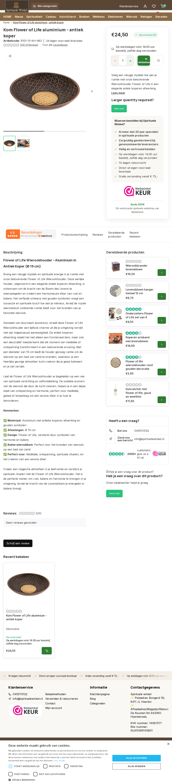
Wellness (99, 16)
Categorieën (97, 703)
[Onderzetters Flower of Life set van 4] (115, 314)
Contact (50, 703)
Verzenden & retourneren (61, 698)
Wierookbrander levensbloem (136, 267)
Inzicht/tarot (67, 16)
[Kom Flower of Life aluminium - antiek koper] (29, 584)
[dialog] (86, 762)
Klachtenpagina (100, 694)
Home (6, 22)
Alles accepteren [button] (136, 758)
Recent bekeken (135, 234)
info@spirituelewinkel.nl (149, 439)
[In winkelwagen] (47, 650)
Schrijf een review (17, 543)
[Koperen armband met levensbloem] (115, 338)
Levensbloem (60, 45)
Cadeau (51, 16)
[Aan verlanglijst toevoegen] (49, 567)
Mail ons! (119, 108)
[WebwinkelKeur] (137, 191)
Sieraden (161, 16)
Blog (93, 698)
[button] (92, 91)
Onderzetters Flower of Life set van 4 (139, 315)
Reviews (98, 234)
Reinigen (146, 16)
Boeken (84, 16)
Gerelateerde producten (116, 234)
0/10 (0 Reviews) (29, 45)
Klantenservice (128, 6)
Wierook (131, 16)
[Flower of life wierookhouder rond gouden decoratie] (115, 362)
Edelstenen (115, 16)
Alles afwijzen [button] (136, 766)
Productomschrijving (74, 234)
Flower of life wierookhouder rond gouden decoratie (139, 365)
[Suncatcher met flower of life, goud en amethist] (115, 390)
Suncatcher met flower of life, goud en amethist (138, 392)
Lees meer (118, 93)
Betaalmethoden (55, 694)
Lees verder (59, 760)
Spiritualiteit (34, 16)
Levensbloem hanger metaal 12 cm (140, 291)
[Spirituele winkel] (17, 6)
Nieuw (19, 16)
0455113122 (141, 430)
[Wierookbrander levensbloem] (115, 266)
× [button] (168, 744)
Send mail (114, 493)
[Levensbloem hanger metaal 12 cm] (115, 290)
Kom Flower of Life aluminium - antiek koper (38, 22)
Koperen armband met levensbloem (137, 339)
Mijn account (53, 708)
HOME (7, 16)
